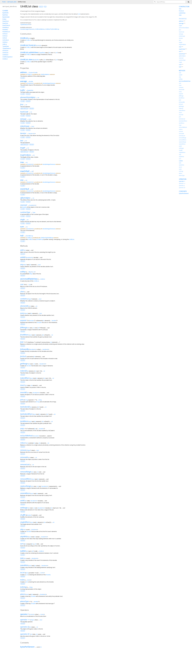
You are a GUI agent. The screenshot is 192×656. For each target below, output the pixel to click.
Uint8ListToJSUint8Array (52, 29)
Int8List (4, 44)
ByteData (5, 15)
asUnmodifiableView (28, 279)
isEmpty (23, 119)
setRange (23, 507)
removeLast (24, 464)
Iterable (29, 83)
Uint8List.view (26, 59)
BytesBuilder (6, 17)
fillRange (23, 327)
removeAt (24, 457)
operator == (25, 619)
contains (23, 298)
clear (22, 291)
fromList (181, 11)
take (22, 558)
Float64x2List (6, 31)
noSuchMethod (26, 435)
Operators (182, 179)
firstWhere (24, 334)
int (30, 24)
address (23, 72)
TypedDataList (24, 24)
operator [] (24, 627)
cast (21, 284)
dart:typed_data (11, 2)
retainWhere (25, 493)
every (22, 313)
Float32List (5, 21)
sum (22, 226)
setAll (22, 500)
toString (23, 587)
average (23, 81)
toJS (22, 235)
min (21, 180)
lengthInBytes (25, 155)
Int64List (4, 42)
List (79, 14)
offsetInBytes (25, 198)
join (21, 399)
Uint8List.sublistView (29, 52)
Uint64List (5, 55)
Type (33, 212)
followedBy (24, 349)
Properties (183, 19)
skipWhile (24, 536)
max (22, 162)
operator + (24, 614)
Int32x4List (5, 40)
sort (21, 543)
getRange (24, 363)
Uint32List (5, 52)
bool (30, 119)
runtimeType (25, 212)
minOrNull (24, 189)
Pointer (31, 72)
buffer (22, 90)
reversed (23, 205)
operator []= (25, 634)
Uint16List (5, 50)
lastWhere (24, 421)
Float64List (5, 27)
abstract (41, 6)
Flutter (4, 2)
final (45, 6)
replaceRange (25, 486)
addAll (22, 257)
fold (21, 342)
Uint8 (35, 72)
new (180, 9)
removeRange (25, 471)
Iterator (30, 133)
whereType (24, 601)
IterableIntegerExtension (27, 29)
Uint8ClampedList (7, 57)
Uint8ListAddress (40, 29)
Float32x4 (5, 23)
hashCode (24, 111)
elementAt (24, 306)
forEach (23, 356)
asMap (23, 271)
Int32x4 (4, 38)
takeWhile (24, 565)
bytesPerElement (27, 647)
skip (21, 529)
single (22, 219)
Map (30, 272)
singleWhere (25, 522)
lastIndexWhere (26, 414)
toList (22, 572)
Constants (183, 191)
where (22, 594)
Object (29, 299)
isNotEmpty (24, 126)
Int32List (4, 36)
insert (22, 385)
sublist (23, 551)
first (21, 104)
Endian (4, 19)
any (21, 264)
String (26, 400)
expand (23, 320)
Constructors (184, 6)
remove (23, 450)
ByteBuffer (36, 60)
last (21, 140)
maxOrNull (24, 171)
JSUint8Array (29, 236)
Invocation (36, 436)
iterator (23, 133)
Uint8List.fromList (28, 45)
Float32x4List (6, 25)
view (180, 15)
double (31, 81)
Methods (182, 70)
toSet (22, 579)
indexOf (23, 371)
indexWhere (25, 378)
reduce (23, 443)
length (22, 147)
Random (29, 515)
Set (28, 580)
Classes (5, 11)
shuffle (23, 515)
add (21, 250)
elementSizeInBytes (27, 97)
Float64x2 (5, 29)
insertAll (23, 392)
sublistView (182, 13)
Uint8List (24, 38)
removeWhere (25, 479)
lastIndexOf (24, 407)
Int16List (4, 34)
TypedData (42, 52)
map (22, 428)
